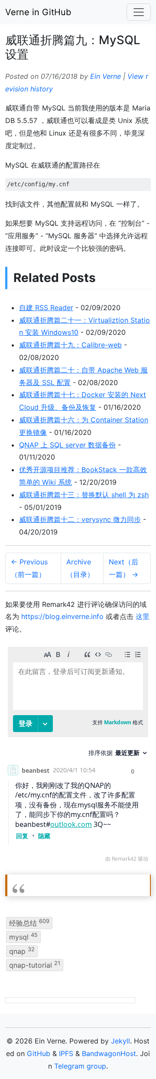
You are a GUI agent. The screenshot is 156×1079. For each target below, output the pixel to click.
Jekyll (120, 1041)
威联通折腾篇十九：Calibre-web (70, 344)
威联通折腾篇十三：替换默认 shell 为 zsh (84, 494)
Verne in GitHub (38, 12)
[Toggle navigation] (139, 12)
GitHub (38, 1053)
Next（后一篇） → (123, 568)
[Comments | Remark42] (78, 756)
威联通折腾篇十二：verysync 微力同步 (80, 519)
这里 (143, 616)
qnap (22, 950)
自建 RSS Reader (46, 307)
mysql (23, 936)
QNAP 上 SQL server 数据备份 (67, 445)
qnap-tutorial (34, 964)
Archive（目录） (80, 568)
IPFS (66, 1053)
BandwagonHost (109, 1053)
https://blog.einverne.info (62, 616)
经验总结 (29, 922)
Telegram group (80, 1066)
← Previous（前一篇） (29, 568)
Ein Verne (105, 76)
